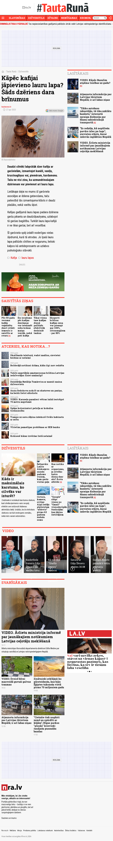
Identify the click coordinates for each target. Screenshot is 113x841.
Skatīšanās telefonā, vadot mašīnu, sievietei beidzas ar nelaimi (35, 356)
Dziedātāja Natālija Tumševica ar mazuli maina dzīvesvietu (36, 383)
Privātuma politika (29, 831)
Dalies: (22, 264)
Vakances (81, 831)
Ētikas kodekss (70, 831)
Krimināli (87, 17)
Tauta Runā (11, 71)
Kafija (12, 258)
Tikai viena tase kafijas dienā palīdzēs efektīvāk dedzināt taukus (40, 325)
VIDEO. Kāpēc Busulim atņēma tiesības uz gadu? (95, 81)
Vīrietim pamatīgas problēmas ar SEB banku (35, 427)
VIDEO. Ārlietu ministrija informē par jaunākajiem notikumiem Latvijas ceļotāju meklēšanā (95, 147)
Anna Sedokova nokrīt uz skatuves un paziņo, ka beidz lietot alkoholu (36, 391)
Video (8, 530)
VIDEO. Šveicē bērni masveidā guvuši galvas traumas (16, 681)
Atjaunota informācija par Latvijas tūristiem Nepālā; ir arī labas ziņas (96, 97)
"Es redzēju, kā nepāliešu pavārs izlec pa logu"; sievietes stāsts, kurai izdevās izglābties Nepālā (95, 132)
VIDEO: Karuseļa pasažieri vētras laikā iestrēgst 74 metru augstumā (37, 400)
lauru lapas (26, 258)
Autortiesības (59, 831)
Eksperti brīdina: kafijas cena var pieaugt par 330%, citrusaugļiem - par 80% (57, 325)
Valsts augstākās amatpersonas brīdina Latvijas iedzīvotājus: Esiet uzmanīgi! (37, 374)
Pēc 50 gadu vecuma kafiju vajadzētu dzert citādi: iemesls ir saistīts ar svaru (8, 326)
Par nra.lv (4, 831)
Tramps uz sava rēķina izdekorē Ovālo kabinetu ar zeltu (37, 418)
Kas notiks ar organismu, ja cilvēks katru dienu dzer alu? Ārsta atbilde (57, 473)
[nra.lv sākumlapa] (26, 7)
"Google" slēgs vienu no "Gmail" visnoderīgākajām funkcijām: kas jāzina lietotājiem (61, 505)
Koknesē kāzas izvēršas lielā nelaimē (31, 436)
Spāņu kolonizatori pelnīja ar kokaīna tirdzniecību (31, 409)
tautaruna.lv (6, 107)
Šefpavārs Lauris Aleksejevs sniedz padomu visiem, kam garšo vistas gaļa (43, 473)
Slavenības (17, 17)
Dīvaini (53, 17)
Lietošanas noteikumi (45, 831)
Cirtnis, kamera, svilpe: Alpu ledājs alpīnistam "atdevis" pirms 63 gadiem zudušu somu (43, 508)
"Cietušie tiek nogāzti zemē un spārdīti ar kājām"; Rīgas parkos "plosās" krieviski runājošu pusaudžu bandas (47, 724)
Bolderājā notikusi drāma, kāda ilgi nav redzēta (37, 365)
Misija (19, 831)
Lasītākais (77, 73)
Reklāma (13, 831)
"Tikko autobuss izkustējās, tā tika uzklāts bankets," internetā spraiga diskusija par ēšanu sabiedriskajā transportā (95, 115)
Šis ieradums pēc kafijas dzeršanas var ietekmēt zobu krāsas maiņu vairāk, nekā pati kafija (25, 326)
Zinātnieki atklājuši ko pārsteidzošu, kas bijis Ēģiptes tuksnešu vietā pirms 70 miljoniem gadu (49, 683)
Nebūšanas (69, 17)
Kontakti (89, 831)
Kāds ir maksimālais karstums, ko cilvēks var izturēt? (12, 487)
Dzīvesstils (36, 17)
